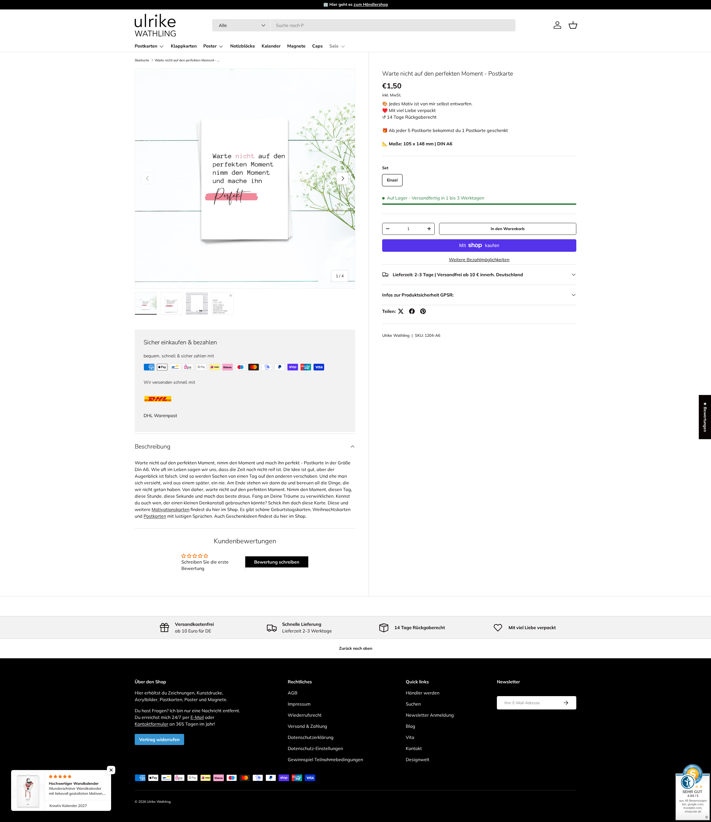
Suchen (413, 704)
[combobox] (363, 25)
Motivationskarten (170, 509)
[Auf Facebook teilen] (411, 311)
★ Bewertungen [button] (705, 417)
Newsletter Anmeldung (430, 715)
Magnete (296, 46)
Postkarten (146, 46)
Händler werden (422, 693)
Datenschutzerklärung (311, 737)
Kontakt (414, 748)
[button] (573, 25)
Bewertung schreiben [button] (276, 562)
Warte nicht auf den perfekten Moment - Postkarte (188, 60)
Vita (410, 737)
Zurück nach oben (355, 648)
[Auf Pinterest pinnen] (423, 311)
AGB (292, 693)
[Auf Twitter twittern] (400, 311)
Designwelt (417, 759)
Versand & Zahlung (307, 726)
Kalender (271, 46)
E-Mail (197, 717)
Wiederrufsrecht (305, 715)
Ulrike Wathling (395, 335)
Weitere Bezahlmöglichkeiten (479, 259)
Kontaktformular (151, 724)
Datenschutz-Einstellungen (315, 748)
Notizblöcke (242, 46)
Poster (210, 46)
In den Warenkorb (508, 228)
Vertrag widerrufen (159, 739)
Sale (334, 46)
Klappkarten (184, 46)
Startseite (142, 60)
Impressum (299, 704)
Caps (317, 46)
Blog (410, 726)
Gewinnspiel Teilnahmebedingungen (325, 759)
